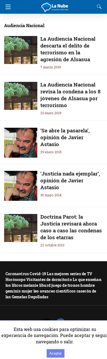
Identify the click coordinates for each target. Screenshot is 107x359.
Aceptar (55, 353)
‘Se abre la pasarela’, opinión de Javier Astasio (65, 137)
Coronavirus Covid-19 (25, 273)
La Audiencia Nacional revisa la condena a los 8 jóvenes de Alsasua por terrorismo (70, 94)
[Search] (98, 6)
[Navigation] (6, 7)
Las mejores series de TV (69, 273)
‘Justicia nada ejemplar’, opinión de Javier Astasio (70, 180)
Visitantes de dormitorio (49, 279)
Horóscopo (15, 279)
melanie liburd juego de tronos (51, 285)
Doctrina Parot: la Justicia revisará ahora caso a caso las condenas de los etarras (71, 227)
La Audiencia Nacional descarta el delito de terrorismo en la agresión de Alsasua (67, 49)
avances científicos (58, 291)
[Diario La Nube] (55, 5)
